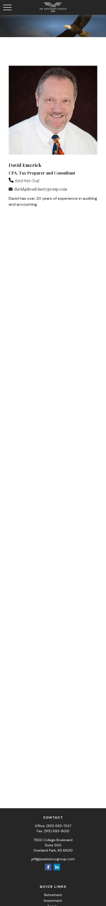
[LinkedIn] (56, 867)
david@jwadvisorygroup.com (40, 189)
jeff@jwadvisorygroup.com (53, 859)
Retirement (53, 895)
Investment (53, 900)
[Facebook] (48, 867)
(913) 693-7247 (27, 180)
